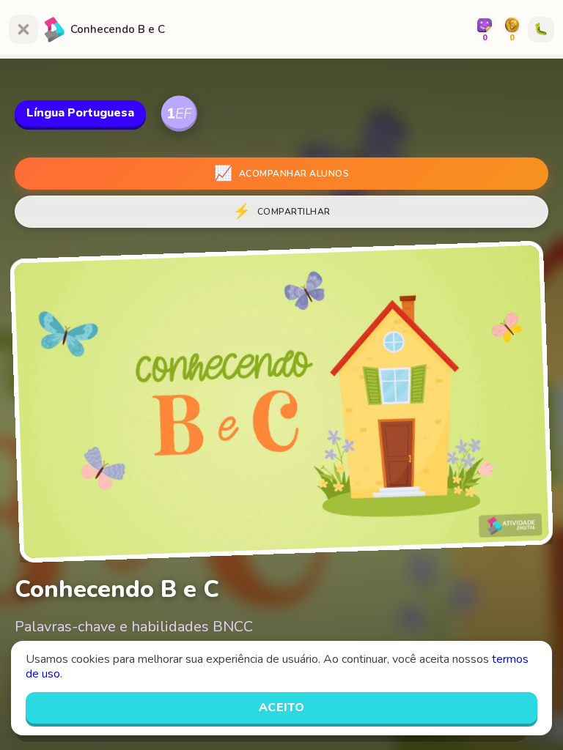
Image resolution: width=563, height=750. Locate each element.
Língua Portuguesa (80, 113)
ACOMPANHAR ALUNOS (281, 173)
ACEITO (282, 707)
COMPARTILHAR (281, 211)
